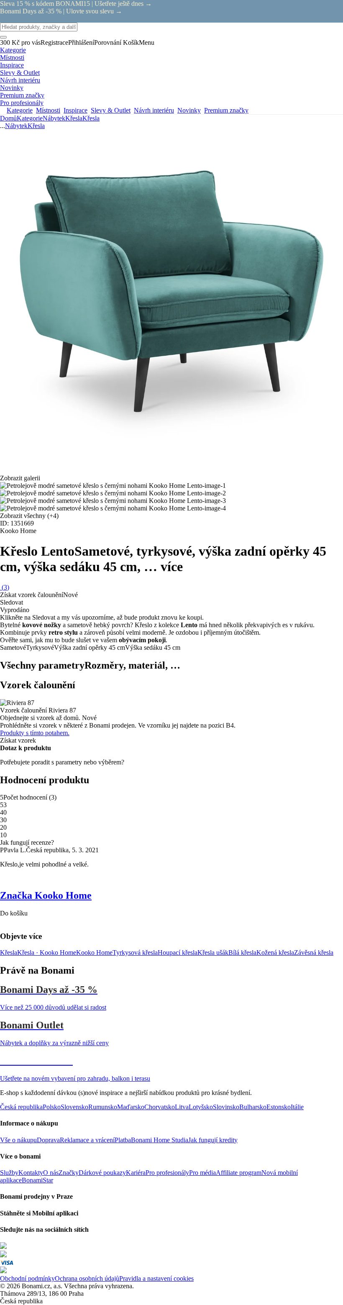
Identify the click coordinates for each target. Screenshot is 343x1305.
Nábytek (54, 118)
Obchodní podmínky (27, 1278)
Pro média (202, 1172)
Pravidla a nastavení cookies (156, 1278)
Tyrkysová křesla (135, 952)
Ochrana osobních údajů (87, 1278)
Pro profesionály (167, 1172)
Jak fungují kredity (213, 1139)
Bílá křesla (242, 952)
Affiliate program (238, 1172)
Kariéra (136, 1172)
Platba (123, 1139)
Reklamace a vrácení (87, 1139)
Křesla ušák (212, 952)
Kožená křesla (275, 952)
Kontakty (30, 1172)
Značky (69, 1172)
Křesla (91, 118)
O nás (51, 1172)
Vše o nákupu (18, 1139)
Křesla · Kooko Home (46, 952)
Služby (9, 1172)
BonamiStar (37, 1180)
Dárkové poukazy (102, 1172)
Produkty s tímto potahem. (34, 732)
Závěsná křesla (313, 952)
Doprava (48, 1139)
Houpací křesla (177, 952)
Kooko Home (94, 952)
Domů (8, 118)
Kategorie (30, 118)
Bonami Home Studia (159, 1139)
